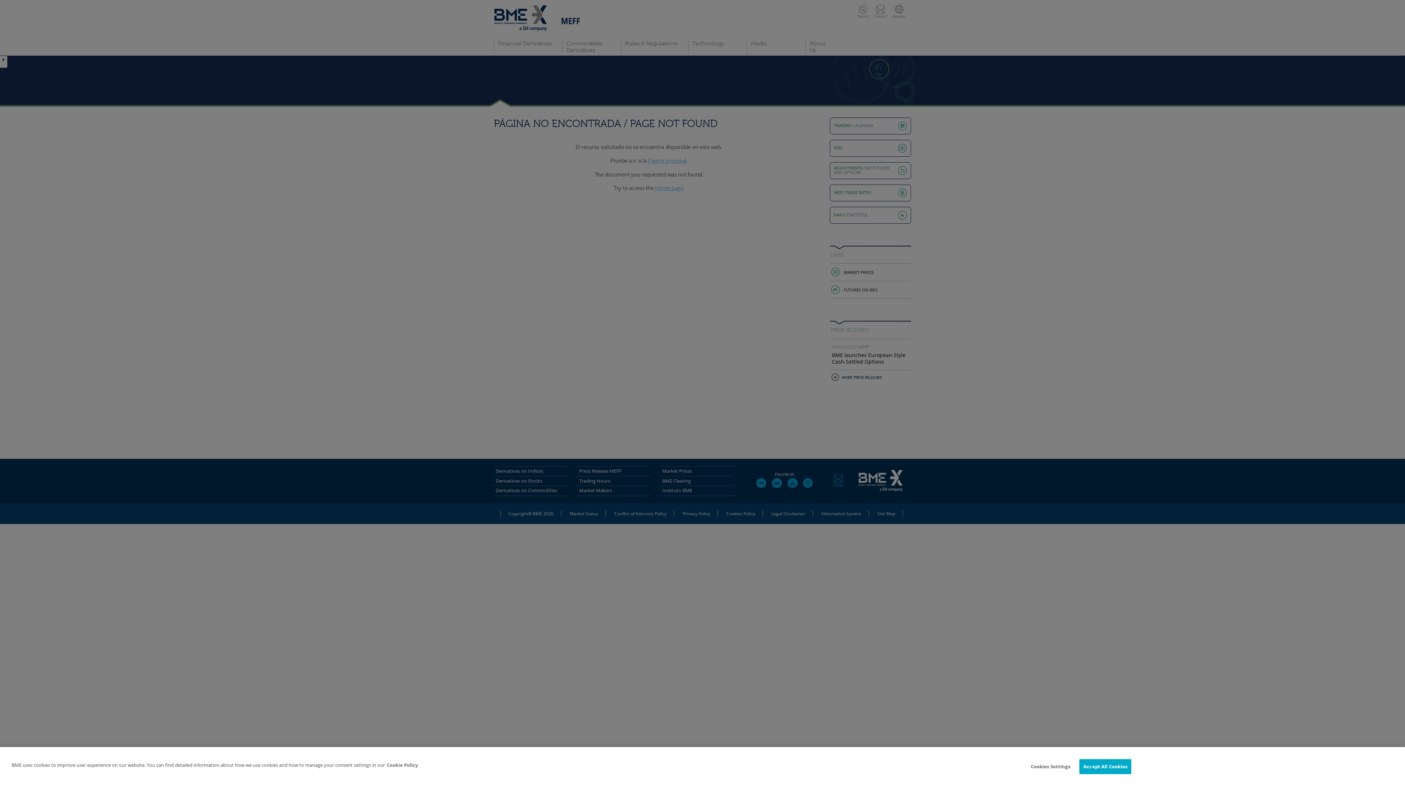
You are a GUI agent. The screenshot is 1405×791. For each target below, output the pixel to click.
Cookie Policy (402, 765)
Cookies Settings (1050, 766)
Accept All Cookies (1105, 766)
